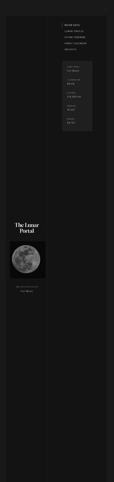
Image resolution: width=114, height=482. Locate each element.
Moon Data (72, 25)
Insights (71, 49)
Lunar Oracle (74, 31)
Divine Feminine (75, 37)
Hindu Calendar (76, 43)
